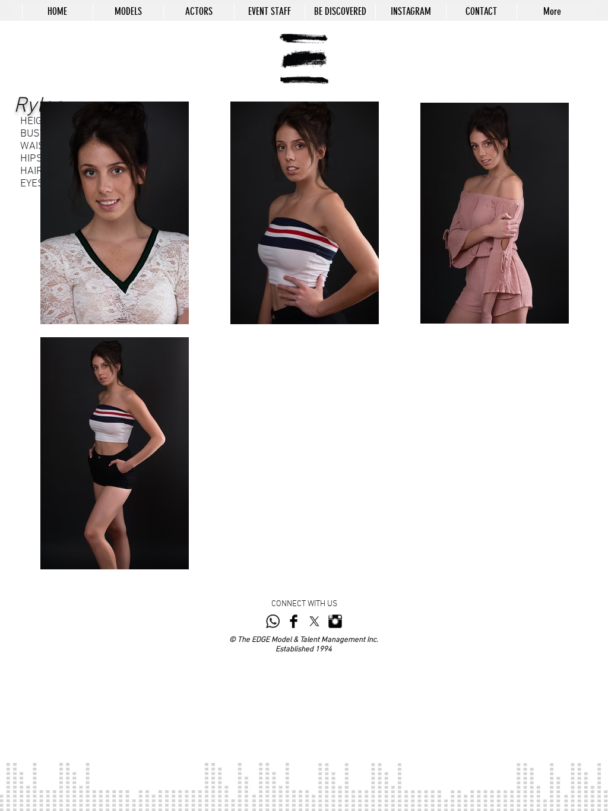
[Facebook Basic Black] (293, 621)
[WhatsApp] (273, 621)
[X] (314, 621)
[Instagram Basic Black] (335, 621)
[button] (128, 11)
